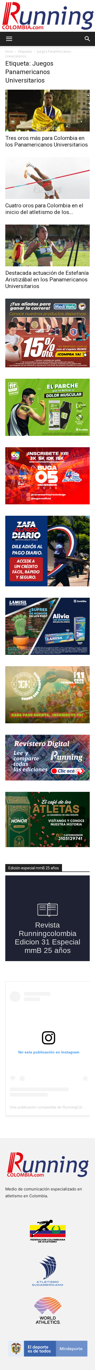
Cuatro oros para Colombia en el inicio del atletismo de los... (44, 208)
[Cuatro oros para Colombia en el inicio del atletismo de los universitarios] (47, 178)
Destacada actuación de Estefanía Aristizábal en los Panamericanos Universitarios (47, 279)
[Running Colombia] (47, 16)
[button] (9, 39)
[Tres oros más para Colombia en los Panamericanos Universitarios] (47, 110)
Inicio (9, 51)
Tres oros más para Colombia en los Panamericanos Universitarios (46, 141)
